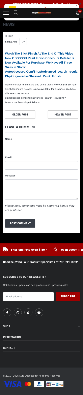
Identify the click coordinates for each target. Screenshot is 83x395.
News (9, 24)
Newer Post (62, 114)
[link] (7, 312)
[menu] (6, 13)
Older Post (20, 114)
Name (8, 139)
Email (8, 157)
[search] (16, 13)
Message (10, 175)
